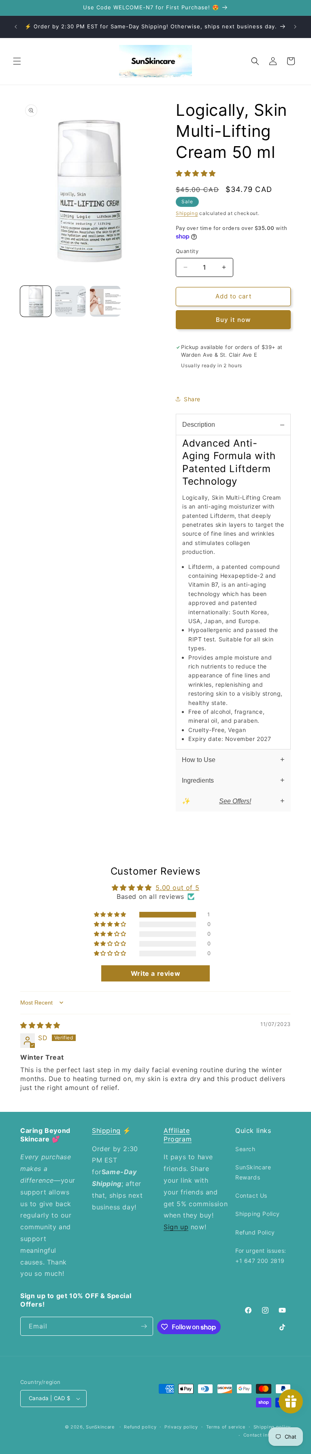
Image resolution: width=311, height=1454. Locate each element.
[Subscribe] (144, 1326)
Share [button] (192, 399)
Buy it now (233, 320)
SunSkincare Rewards (253, 1172)
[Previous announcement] (16, 27)
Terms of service (225, 1427)
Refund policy (140, 1427)
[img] (40, 1025)
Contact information (267, 1435)
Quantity (187, 251)
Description (198, 424)
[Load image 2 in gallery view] (70, 301)
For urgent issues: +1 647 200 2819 (260, 1255)
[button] (17, 61)
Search (245, 1148)
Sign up (176, 1227)
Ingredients (198, 780)
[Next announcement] (295, 27)
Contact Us (251, 1195)
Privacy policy (181, 1427)
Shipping (187, 213)
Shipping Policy (257, 1213)
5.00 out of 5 (177, 887)
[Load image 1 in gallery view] (35, 301)
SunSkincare (100, 1427)
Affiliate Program (178, 1134)
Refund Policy (255, 1232)
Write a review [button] (155, 973)
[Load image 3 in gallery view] (105, 301)
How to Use (198, 759)
